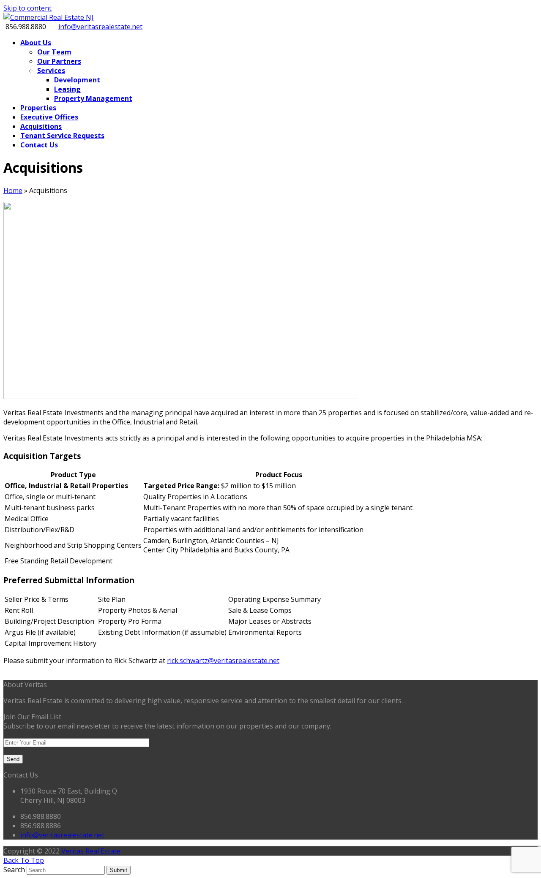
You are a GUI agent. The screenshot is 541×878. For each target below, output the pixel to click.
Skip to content (27, 8)
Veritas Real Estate (90, 851)
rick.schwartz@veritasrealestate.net (223, 660)
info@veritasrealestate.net (100, 26)
